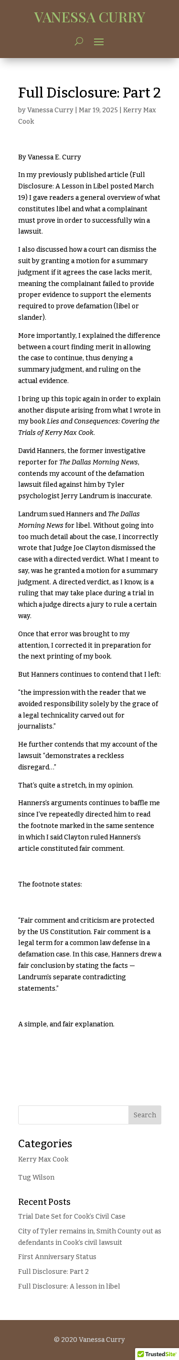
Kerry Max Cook (43, 1159)
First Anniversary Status (57, 1257)
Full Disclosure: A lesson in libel (69, 1286)
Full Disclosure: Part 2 (53, 1272)
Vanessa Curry (50, 110)
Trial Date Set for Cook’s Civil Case (72, 1216)
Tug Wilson (36, 1177)
